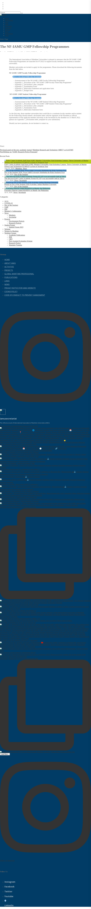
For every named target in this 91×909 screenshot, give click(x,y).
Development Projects (16, 221)
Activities (9, 267)
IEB (5, 209)
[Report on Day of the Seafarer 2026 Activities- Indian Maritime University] (31, 182)
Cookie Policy (10, 291)
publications (10, 277)
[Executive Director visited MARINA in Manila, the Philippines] (27, 188)
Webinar (7, 229)
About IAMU (10, 263)
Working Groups (10, 233)
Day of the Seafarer (21, 174)
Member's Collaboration (12, 211)
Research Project (15, 243)
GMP (6, 207)
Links (7, 35)
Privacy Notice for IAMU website (20, 288)
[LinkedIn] (5, 901)
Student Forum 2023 (16, 227)
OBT (11, 239)
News (25, 168)
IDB (10, 237)
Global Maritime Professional (19, 274)
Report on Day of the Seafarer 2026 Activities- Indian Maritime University (30, 184)
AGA (6, 201)
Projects (7, 219)
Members (18, 168)
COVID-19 (8, 203)
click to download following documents (27, 77)
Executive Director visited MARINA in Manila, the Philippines (26, 190)
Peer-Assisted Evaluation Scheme (20, 241)
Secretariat (23, 180)
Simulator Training (15, 245)
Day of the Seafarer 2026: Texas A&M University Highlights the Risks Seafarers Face (34, 172)
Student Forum (9, 225)
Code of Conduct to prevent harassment (24, 295)
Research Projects (15, 223)
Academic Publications (17, 235)
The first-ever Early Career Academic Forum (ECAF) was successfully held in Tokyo (34, 178)
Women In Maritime (11, 231)
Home (7, 259)
